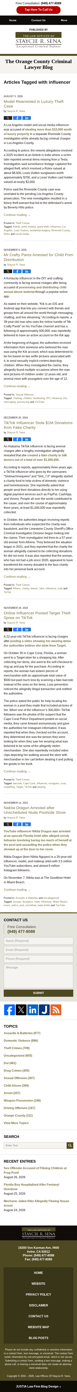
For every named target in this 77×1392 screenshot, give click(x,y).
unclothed (31, 905)
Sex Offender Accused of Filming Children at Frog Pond (35, 1170)
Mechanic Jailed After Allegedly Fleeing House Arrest (36, 1203)
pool (22, 905)
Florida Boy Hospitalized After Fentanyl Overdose (31, 1187)
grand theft (43, 226)
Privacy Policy (38, 1294)
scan (63, 783)
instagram (53, 783)
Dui (10, 1063)
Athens (17, 588)
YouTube (39, 402)
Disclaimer (38, 1305)
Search (70, 1145)
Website (38, 1283)
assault (17, 901)
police (15, 905)
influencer (55, 226)
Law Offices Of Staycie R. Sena (52, 1376)
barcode (17, 783)
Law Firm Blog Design (37, 1386)
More (64, 20)
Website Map (38, 1327)
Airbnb (16, 226)
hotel (37, 901)
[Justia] (44, 1009)
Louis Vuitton (21, 230)
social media (22, 234)
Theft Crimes (23, 223)
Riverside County (60, 230)
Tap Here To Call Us (39, 9)
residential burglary (40, 230)
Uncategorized (51, 898)
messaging (10, 402)
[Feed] (56, 1009)
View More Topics (16, 1123)
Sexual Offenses (25, 394)
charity (25, 588)
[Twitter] (21, 1009)
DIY (48, 398)
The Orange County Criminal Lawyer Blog (38, 38)
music (7, 905)
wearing (41, 787)
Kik (65, 398)
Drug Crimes (16, 1070)
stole (60, 588)
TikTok (7, 592)
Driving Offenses (19, 1108)
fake (41, 588)
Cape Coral (29, 783)
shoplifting (9, 787)
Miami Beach (60, 901)
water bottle (44, 905)
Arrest (12, 1093)
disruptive (27, 901)
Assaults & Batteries (27, 898)
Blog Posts (38, 1338)
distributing (39, 398)
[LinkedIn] (32, 1009)
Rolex (7, 234)
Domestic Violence (21, 1040)
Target (19, 787)
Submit (38, 992)
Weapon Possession (22, 1100)
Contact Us (38, 20)
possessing (23, 402)
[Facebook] (9, 1009)
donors (34, 588)
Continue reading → (17, 214)
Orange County (18, 1115)
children (27, 398)
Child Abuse (16, 1085)
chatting (17, 398)
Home (12, 20)
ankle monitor (28, 226)
